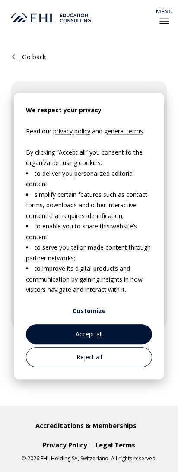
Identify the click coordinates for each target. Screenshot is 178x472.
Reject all (89, 357)
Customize (89, 311)
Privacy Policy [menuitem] (65, 444)
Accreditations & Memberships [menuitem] (86, 425)
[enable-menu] (164, 21)
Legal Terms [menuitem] (115, 444)
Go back (33, 56)
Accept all (89, 334)
